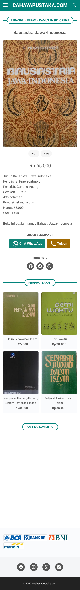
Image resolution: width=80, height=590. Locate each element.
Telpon (61, 243)
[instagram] (34, 567)
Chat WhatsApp (30, 243)
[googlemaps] (59, 567)
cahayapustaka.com (40, 5)
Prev (33, 153)
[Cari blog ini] (74, 5)
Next (46, 153)
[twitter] (40, 266)
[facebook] (30, 266)
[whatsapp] (49, 266)
